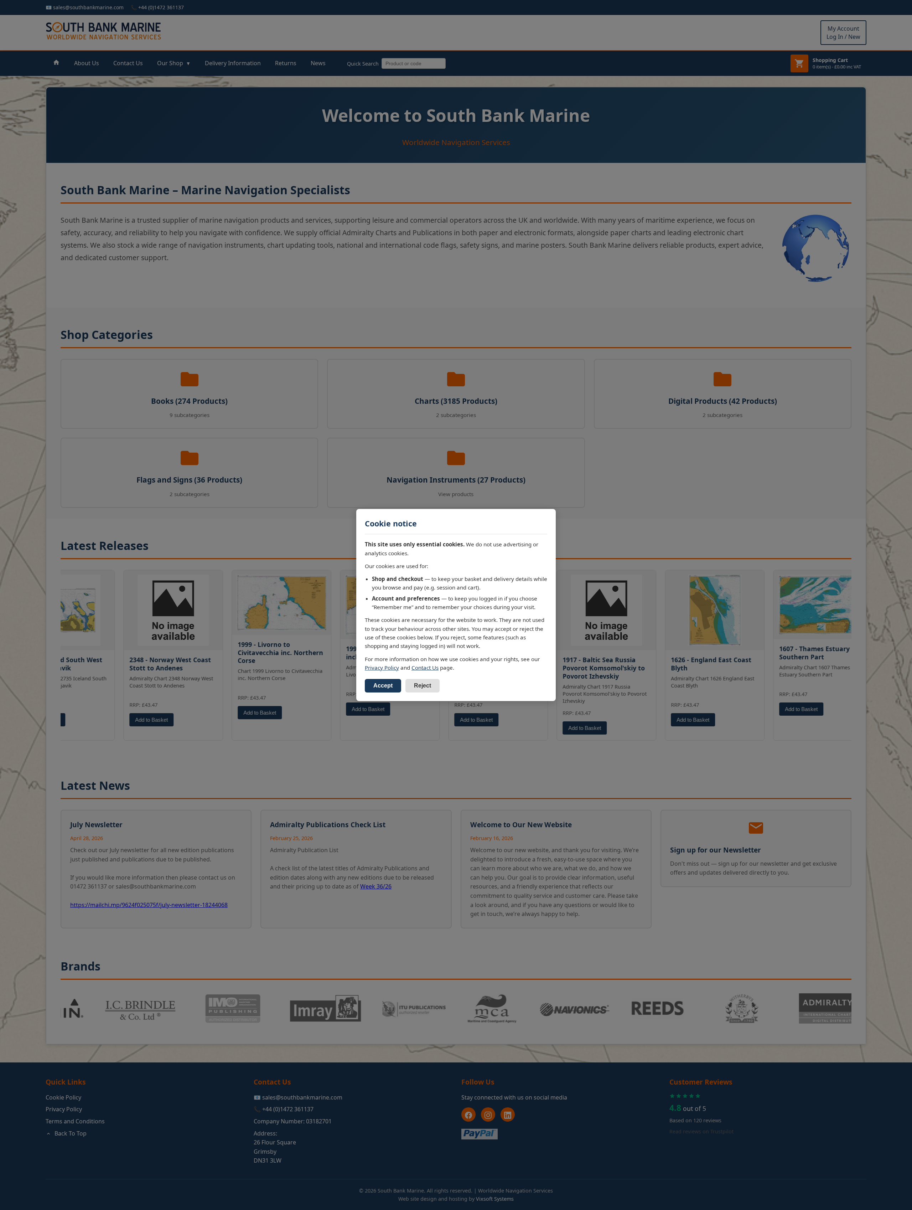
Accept (383, 686)
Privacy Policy (382, 667)
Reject (422, 686)
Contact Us (425, 667)
